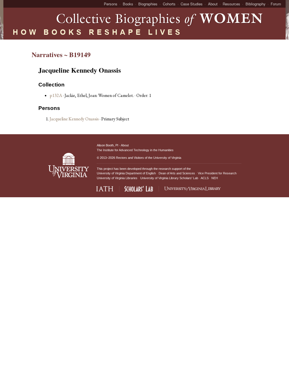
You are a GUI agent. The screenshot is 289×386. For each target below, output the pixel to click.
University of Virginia (167, 157)
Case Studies (192, 3)
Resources (231, 3)
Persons (110, 3)
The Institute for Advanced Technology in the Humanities (135, 150)
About (213, 3)
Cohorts (169, 3)
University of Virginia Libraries (117, 178)
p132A (56, 95)
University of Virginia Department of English (126, 173)
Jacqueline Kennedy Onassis (75, 119)
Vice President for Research (217, 173)
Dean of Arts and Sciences (177, 173)
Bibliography (256, 3)
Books (128, 3)
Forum (276, 3)
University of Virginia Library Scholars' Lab (169, 178)
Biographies (147, 3)
